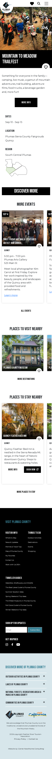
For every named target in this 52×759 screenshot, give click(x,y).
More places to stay (26, 491)
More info (26, 102)
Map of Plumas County (14, 551)
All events (26, 310)
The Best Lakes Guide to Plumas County (20, 587)
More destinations (26, 379)
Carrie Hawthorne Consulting (31, 749)
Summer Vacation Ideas (14, 592)
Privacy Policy (20, 739)
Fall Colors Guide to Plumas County (18, 605)
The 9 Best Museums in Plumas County (20, 601)
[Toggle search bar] (38, 3)
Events (30, 547)
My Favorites (10, 556)
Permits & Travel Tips (13, 547)
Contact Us (9, 560)
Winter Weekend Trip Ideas (15, 610)
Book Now (30, 469)
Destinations (32, 542)
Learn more (11, 295)
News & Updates (11, 542)
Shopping (32, 551)
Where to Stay (10, 538)
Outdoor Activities (34, 538)
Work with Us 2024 (12, 565)
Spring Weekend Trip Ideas (15, 596)
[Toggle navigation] (46, 3)
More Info (12, 469)
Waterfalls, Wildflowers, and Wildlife (19, 583)
